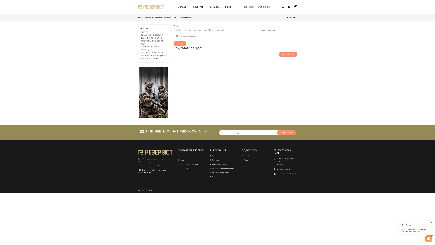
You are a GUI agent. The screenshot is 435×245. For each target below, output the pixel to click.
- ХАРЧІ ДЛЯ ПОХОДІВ (149, 59)
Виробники (248, 156)
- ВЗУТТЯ (144, 32)
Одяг (182, 160)
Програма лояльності (221, 156)
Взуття (183, 156)
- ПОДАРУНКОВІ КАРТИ (150, 47)
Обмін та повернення (221, 177)
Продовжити (288, 54)
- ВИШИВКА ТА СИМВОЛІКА (151, 35)
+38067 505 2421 (284, 169)
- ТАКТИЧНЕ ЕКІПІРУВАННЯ (152, 53)
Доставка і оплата (219, 164)
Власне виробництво (189, 164)
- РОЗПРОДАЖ (146, 50)
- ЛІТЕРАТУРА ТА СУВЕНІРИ (152, 41)
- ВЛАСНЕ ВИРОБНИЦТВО (151, 38)
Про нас (215, 160)
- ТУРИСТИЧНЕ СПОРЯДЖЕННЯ (153, 56)
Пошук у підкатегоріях (270, 30)
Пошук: (176, 26)
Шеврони (184, 168)
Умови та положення (220, 173)
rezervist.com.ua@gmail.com (288, 174)
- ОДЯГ (143, 44)
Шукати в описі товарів (185, 36)
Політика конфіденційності (223, 168)
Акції (246, 160)
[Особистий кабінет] (289, 7)
